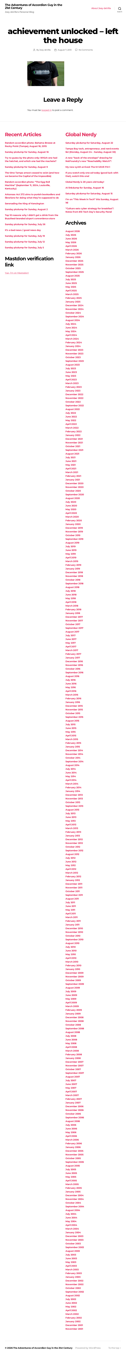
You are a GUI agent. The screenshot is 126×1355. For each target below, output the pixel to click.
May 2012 (70, 865)
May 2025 (70, 287)
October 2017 (72, 624)
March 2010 (71, 961)
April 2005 (71, 1180)
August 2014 (72, 765)
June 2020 (71, 505)
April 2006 (71, 1136)
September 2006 (74, 1117)
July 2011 (70, 902)
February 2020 (73, 520)
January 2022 (72, 435)
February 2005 (73, 1188)
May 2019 (70, 554)
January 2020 (73, 524)
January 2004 (73, 1232)
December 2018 (74, 572)
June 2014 (71, 772)
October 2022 (73, 401)
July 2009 (70, 991)
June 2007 (71, 1084)
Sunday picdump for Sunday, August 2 (26, 209)
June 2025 (71, 283)
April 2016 (70, 691)
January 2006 (73, 1147)
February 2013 (73, 832)
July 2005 (70, 1169)
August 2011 (72, 898)
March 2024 (72, 338)
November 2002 (74, 1284)
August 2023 (72, 364)
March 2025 (72, 294)
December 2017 (74, 617)
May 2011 (70, 910)
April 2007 (71, 1091)
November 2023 (74, 353)
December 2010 (74, 928)
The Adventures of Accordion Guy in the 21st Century (33, 6)
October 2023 (73, 357)
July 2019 (70, 546)
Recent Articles (23, 134)
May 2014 (70, 776)
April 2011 (70, 913)
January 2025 (72, 301)
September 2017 (74, 628)
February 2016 (73, 698)
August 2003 (72, 1251)
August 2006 (72, 1121)
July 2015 (70, 724)
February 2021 (73, 476)
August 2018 (72, 587)
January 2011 (72, 924)
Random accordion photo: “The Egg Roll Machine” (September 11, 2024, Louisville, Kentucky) (27, 185)
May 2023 (70, 376)
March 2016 (71, 694)
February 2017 (73, 654)
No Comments (86, 50)
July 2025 (70, 279)
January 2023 (72, 390)
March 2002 (72, 1314)
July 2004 (70, 1214)
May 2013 (70, 821)
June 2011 (70, 906)
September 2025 (74, 272)
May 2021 (70, 465)
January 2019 (72, 568)
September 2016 (74, 672)
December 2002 (74, 1280)
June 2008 (71, 1039)
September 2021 (74, 450)
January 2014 (72, 791)
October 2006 (73, 1113)
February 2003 (73, 1273)
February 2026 (73, 253)
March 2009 (72, 1006)
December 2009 (74, 973)
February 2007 (73, 1099)
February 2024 (73, 342)
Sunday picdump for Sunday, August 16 (26, 152)
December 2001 (74, 1325)
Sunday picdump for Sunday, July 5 (24, 247)
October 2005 (73, 1158)
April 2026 (71, 246)
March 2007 (72, 1095)
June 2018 (71, 594)
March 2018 (71, 605)
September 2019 (74, 539)
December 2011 (73, 884)
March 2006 (72, 1139)
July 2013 (70, 813)
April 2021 (70, 468)
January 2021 (72, 479)
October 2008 (73, 1024)
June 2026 (71, 238)
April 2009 (71, 1002)
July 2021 (70, 457)
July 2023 (70, 368)
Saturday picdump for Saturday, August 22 (89, 143)
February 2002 (73, 1317)
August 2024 (72, 320)
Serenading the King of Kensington (24, 203)
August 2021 (72, 453)
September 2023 (74, 361)
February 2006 (73, 1143)
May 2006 (70, 1132)
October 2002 (73, 1288)
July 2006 (70, 1125)
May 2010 (70, 954)
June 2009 (71, 995)
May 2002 (70, 1306)
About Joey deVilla (101, 8)
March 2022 (72, 427)
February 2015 (73, 743)
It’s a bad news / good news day (23, 230)
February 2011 (73, 921)
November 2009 (74, 976)
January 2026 (72, 257)
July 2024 (70, 324)
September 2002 (74, 1291)
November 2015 (74, 709)
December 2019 (74, 528)
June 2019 (70, 550)
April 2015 (70, 735)
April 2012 (70, 869)
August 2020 (72, 498)
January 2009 (73, 1013)
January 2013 (72, 835)
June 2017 (70, 639)
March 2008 (72, 1050)
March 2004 (72, 1228)
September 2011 (74, 895)
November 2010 (74, 932)
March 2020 (72, 516)
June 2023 (71, 372)
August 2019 (72, 542)
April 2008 (71, 1047)
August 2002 (72, 1295)
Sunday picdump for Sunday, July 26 (25, 224)
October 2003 (73, 1243)
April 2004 (71, 1225)
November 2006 (74, 1110)
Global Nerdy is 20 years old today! (84, 182)
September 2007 (74, 1073)
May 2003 (70, 1262)
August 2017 (72, 631)
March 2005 (72, 1184)
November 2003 (74, 1240)
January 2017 (72, 657)
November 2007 (74, 1065)
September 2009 (74, 984)
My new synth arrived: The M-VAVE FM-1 (87, 167)
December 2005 (74, 1151)
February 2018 (73, 609)
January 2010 (72, 969)
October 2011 (72, 891)
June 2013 (70, 817)
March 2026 (72, 249)
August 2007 (72, 1076)
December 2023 (74, 350)
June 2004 (71, 1217)
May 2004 (70, 1221)
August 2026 (72, 231)
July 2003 (70, 1254)
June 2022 (71, 416)
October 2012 (72, 846)
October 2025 (73, 268)
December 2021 (74, 439)
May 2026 (70, 242)
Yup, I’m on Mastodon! (17, 273)
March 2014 (71, 783)
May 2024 (70, 331)
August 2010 (72, 943)
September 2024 (74, 316)
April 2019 (70, 557)
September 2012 (74, 850)
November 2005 (74, 1154)
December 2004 (74, 1195)
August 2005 (72, 1165)
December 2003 (74, 1236)
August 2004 (72, 1210)
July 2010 (70, 947)
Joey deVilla (45, 50)
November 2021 (74, 442)
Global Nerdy (80, 134)
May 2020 (70, 509)
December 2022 (74, 394)
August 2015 (72, 720)
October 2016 (72, 668)
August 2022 (72, 409)
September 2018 (74, 583)
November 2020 (74, 487)
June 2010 (71, 950)
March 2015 (71, 739)
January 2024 (73, 346)
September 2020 (74, 494)
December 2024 (74, 305)
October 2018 (72, 579)
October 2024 (73, 312)
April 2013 (70, 824)
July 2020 (70, 502)
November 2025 (74, 264)
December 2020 (74, 483)
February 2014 (73, 787)
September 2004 (74, 1206)
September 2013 (74, 806)
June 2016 (70, 683)
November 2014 (74, 754)
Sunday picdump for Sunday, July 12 (25, 241)
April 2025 (71, 290)
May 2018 (70, 598)
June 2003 (71, 1258)
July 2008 (70, 1036)
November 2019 (74, 531)
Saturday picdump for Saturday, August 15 (89, 193)
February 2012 (73, 876)
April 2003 (71, 1266)
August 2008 (72, 1032)
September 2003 (74, 1247)
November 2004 (74, 1199)
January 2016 (72, 702)
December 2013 (74, 795)
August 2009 (72, 987)
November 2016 (74, 665)
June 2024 (71, 327)
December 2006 (74, 1106)
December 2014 (74, 750)
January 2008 (73, 1058)
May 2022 (70, 420)
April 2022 (71, 424)
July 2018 (70, 591)
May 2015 (70, 732)
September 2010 (74, 939)
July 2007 (70, 1080)
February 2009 (73, 1010)
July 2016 (70, 680)
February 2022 (73, 431)
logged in (46, 110)
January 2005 (73, 1191)
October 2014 (72, 757)
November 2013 (74, 798)
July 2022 (70, 413)
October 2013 (72, 802)
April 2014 (70, 780)
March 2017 (71, 650)
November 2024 (74, 309)
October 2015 (72, 713)
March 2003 (72, 1269)
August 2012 (72, 854)
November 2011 (73, 887)
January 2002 (73, 1321)
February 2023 (73, 387)
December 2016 (74, 661)
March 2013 (71, 828)
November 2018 (74, 576)
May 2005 (70, 1177)
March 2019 (71, 561)
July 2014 (70, 769)
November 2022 (74, 398)
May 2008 (70, 1043)
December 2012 (74, 839)
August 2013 (72, 809)
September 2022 (74, 405)
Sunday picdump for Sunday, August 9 (26, 167)
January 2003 (73, 1277)
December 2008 (74, 1017)
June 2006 (71, 1128)
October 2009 (73, 980)
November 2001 (74, 1329)
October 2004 (73, 1202)
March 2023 (72, 383)
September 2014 (74, 761)
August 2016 (72, 676)
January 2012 (72, 880)
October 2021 (72, 446)
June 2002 (71, 1303)
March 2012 (71, 872)
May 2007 (70, 1088)
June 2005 (71, 1173)
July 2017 (70, 635)
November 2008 (74, 1021)
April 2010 (70, 958)
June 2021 (70, 461)
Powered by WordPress (88, 1348)
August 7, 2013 (64, 50)
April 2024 (71, 335)
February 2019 (73, 565)
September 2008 (74, 1028)
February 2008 (73, 1054)
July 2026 (70, 235)
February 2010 (73, 965)
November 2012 (74, 843)
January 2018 (72, 613)
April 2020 (71, 513)
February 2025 (73, 298)
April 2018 (70, 602)
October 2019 (72, 535)
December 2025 (74, 261)
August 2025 (72, 275)
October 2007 (73, 1069)
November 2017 (74, 620)
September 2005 (74, 1162)
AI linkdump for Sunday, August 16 (84, 187)
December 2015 (74, 706)
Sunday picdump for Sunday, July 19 (25, 236)
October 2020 (73, 490)
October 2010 (72, 935)
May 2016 (70, 687)
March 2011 (71, 917)
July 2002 (70, 1299)
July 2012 (70, 858)
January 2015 (72, 746)
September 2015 (74, 717)
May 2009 (70, 999)
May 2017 (70, 643)
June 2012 (70, 861)
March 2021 (71, 472)
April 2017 (70, 646)
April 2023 (71, 379)
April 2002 (71, 1310)
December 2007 (74, 1062)
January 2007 (73, 1102)
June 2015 (70, 728)
